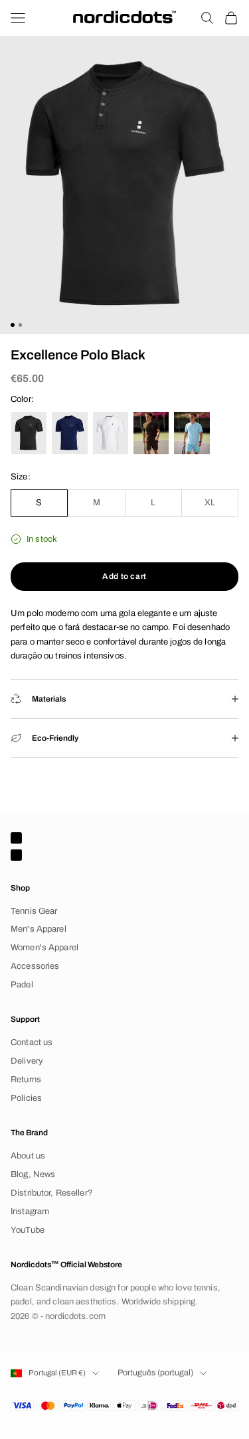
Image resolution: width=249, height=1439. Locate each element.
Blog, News (33, 1174)
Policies (26, 1098)
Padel (22, 984)
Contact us (31, 1042)
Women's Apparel (44, 947)
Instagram (30, 1211)
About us (28, 1155)
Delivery (27, 1061)
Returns (26, 1079)
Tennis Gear (34, 911)
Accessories (35, 966)
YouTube (27, 1230)
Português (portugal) (155, 1372)
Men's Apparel (38, 929)
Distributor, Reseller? (52, 1193)
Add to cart (124, 576)
